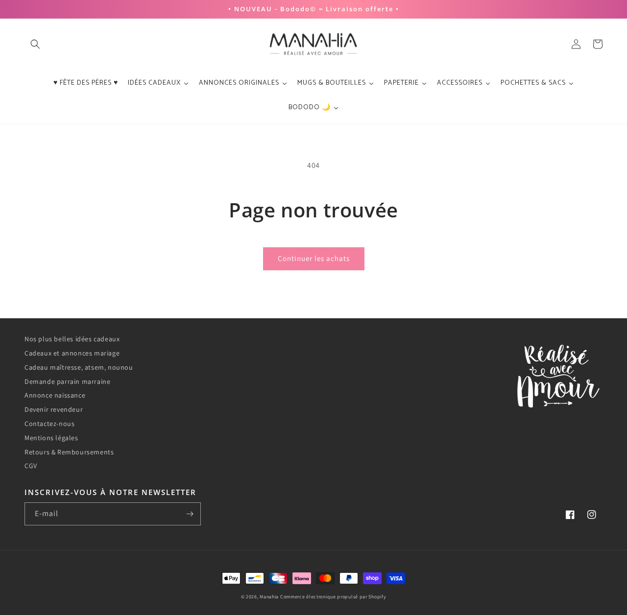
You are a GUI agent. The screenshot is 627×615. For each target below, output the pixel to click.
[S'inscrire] (189, 513)
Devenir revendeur (53, 409)
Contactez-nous (49, 423)
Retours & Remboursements (69, 452)
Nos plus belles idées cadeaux (72, 338)
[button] (35, 44)
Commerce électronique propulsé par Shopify (333, 596)
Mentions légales (51, 437)
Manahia (269, 596)
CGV (30, 465)
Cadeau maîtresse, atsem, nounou (78, 367)
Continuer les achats (314, 258)
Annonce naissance (54, 395)
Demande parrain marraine (67, 381)
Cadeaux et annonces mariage (72, 353)
